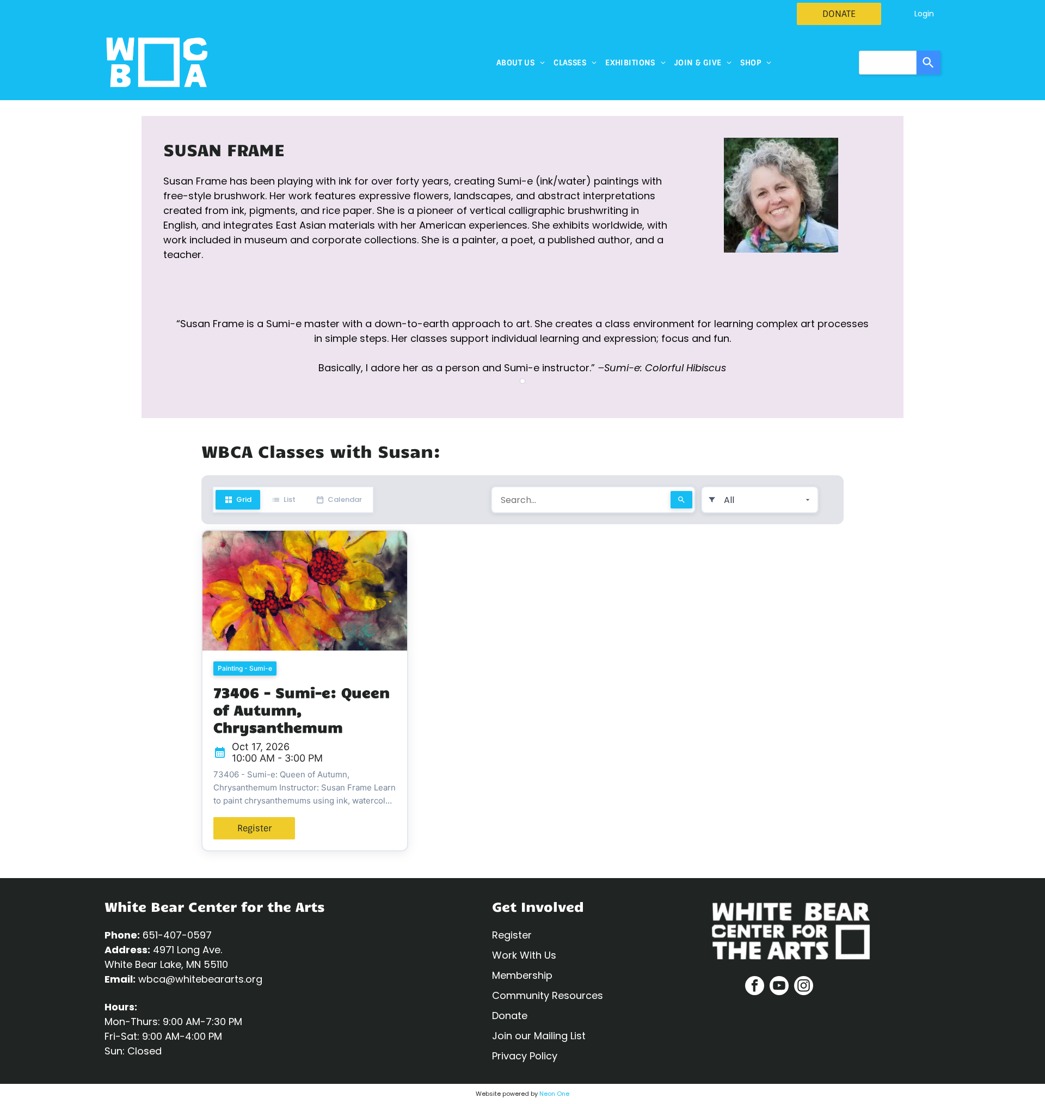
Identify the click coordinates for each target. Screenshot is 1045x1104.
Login (924, 13)
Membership (522, 975)
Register (512, 935)
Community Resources (547, 995)
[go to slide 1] (522, 381)
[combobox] (888, 63)
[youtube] (779, 987)
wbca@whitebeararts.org (200, 979)
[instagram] (803, 987)
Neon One (554, 1093)
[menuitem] (520, 63)
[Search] (929, 63)
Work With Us (524, 955)
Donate (509, 1015)
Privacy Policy (524, 1056)
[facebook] (754, 987)
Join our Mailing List (539, 1035)
